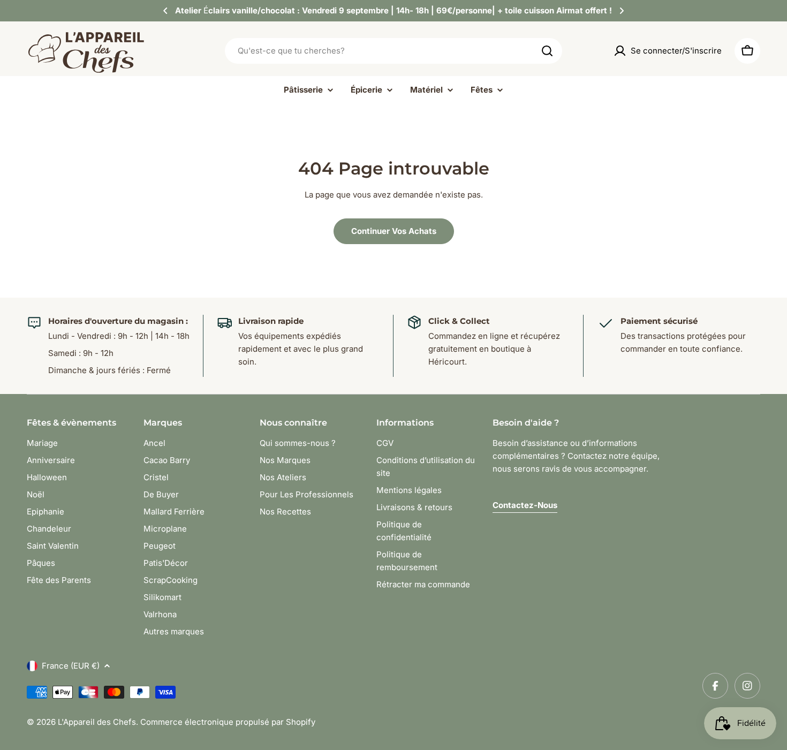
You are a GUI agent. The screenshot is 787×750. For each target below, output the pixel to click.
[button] (165, 10)
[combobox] (393, 51)
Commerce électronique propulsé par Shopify (227, 722)
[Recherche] (547, 50)
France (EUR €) (71, 666)
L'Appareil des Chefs (97, 722)
